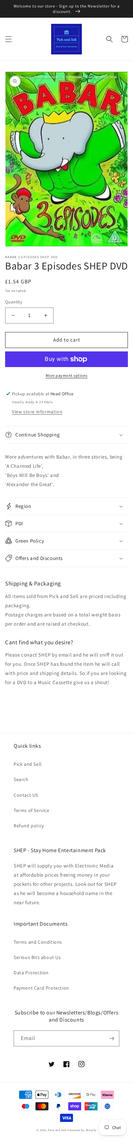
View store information (37, 412)
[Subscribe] (111, 1038)
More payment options (67, 375)
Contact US (26, 795)
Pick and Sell (28, 764)
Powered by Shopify (82, 1130)
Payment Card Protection (41, 988)
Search (21, 779)
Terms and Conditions (38, 942)
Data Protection (31, 973)
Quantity (13, 302)
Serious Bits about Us (37, 957)
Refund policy (29, 826)
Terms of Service (31, 810)
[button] (8, 39)
